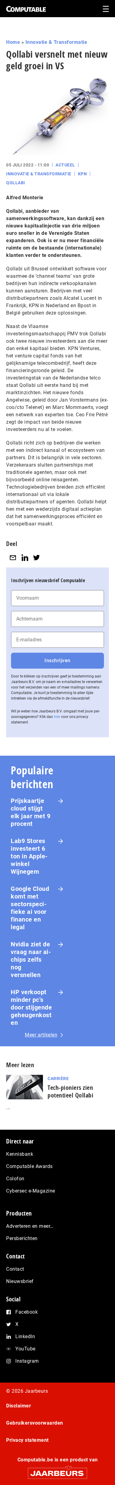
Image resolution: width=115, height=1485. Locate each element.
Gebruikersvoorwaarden (34, 1423)
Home (13, 42)
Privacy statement (27, 1440)
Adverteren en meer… (30, 1226)
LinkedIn (25, 1336)
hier (57, 717)
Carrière (58, 1078)
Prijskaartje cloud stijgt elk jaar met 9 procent (30, 812)
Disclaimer (18, 1406)
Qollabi (15, 182)
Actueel (65, 164)
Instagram (27, 1361)
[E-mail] (13, 557)
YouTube (25, 1349)
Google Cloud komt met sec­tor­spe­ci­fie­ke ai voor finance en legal (30, 908)
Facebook (26, 1312)
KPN (82, 173)
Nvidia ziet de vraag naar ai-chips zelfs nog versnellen (31, 960)
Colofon (15, 1179)
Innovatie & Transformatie (56, 42)
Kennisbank (19, 1154)
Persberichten (22, 1238)
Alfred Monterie (25, 197)
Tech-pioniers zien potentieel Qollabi (70, 1091)
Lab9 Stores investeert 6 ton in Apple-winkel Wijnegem (29, 856)
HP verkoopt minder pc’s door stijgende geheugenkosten (31, 1007)
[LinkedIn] (25, 557)
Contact (15, 1269)
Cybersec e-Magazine (30, 1191)
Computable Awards (29, 1166)
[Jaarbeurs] (57, 1470)
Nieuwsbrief (20, 1281)
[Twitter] (36, 557)
